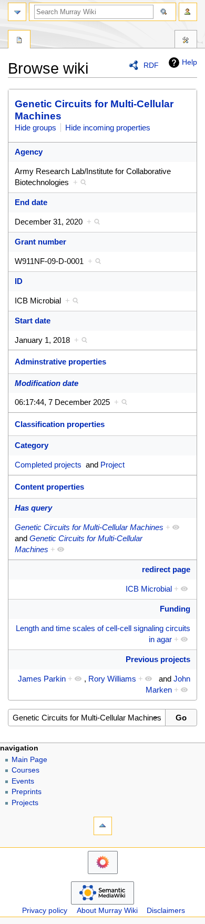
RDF (151, 65)
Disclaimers (166, 911)
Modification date (46, 383)
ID (19, 281)
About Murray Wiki (107, 911)
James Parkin (42, 678)
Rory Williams (112, 678)
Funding (175, 608)
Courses (25, 770)
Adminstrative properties (60, 361)
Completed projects (48, 464)
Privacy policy (44, 911)
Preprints (27, 792)
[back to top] (103, 826)
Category (31, 445)
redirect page (166, 569)
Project (112, 464)
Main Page (29, 760)
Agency (29, 151)
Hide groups (35, 127)
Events (23, 781)
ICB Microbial (149, 588)
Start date (32, 320)
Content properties (49, 486)
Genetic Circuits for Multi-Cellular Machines (89, 527)
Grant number (40, 241)
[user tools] (188, 12)
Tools (186, 40)
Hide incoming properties (107, 127)
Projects (25, 803)
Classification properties (60, 424)
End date (31, 202)
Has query (33, 507)
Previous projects (158, 659)
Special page (19, 40)
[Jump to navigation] (17, 12)
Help (189, 62)
